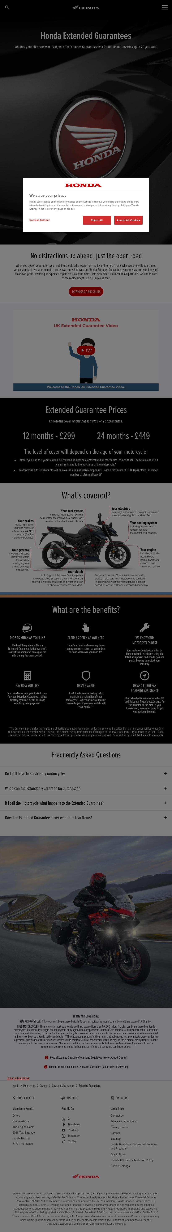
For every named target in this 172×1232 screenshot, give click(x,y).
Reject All (97, 220)
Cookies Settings (39, 220)
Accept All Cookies (128, 220)
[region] (86, 205)
